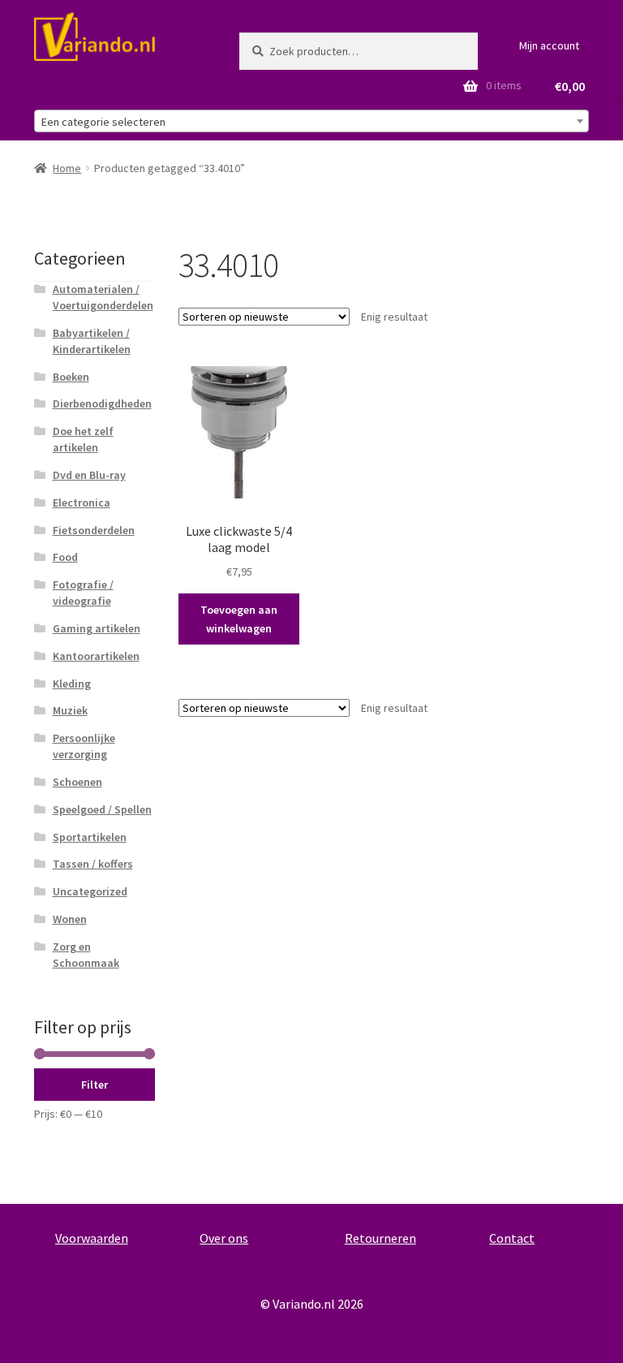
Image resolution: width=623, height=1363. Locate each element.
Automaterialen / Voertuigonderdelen (103, 297)
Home (67, 168)
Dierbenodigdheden (102, 403)
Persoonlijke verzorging (84, 746)
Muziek (70, 710)
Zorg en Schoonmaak (86, 954)
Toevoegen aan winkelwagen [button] (238, 619)
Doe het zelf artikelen (83, 439)
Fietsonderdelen (94, 530)
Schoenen (77, 781)
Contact (512, 1238)
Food (65, 557)
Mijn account (549, 45)
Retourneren (380, 1238)
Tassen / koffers (93, 863)
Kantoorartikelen (96, 656)
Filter (94, 1084)
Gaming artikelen (96, 628)
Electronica (81, 502)
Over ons (224, 1238)
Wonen (70, 919)
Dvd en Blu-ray (89, 475)
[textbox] (311, 121)
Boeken (71, 376)
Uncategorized (90, 891)
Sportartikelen (90, 837)
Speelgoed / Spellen (102, 809)
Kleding (72, 683)
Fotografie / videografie (83, 592)
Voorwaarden (91, 1238)
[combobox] (311, 121)
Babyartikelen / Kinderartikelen (92, 341)
